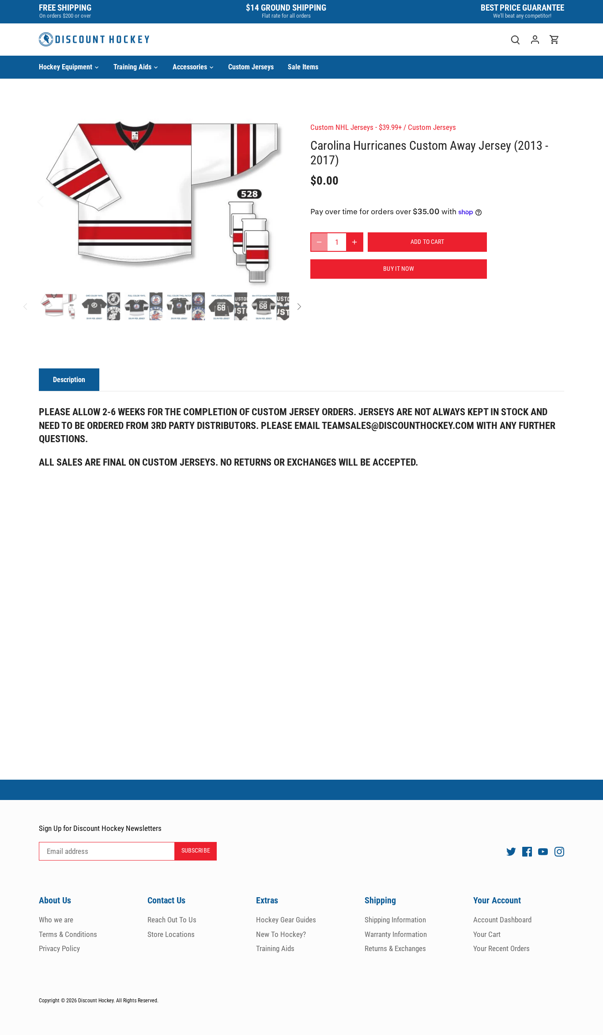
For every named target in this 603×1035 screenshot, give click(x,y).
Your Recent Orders (501, 948)
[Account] (535, 39)
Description (69, 379)
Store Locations (171, 934)
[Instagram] (559, 851)
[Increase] (354, 242)
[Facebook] (527, 851)
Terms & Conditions (68, 934)
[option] (164, 201)
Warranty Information (396, 934)
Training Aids (275, 948)
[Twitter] (511, 851)
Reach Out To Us (171, 919)
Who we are (56, 919)
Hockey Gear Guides (286, 919)
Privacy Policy (59, 948)
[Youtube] (543, 851)
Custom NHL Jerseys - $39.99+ (356, 127)
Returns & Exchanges (395, 948)
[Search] (515, 39)
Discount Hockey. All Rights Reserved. (118, 1000)
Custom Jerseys (432, 127)
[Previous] (52, 201)
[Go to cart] (554, 39)
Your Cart (487, 934)
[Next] (276, 201)
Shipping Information (395, 919)
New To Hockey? (281, 934)
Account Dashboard (502, 919)
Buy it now (398, 269)
